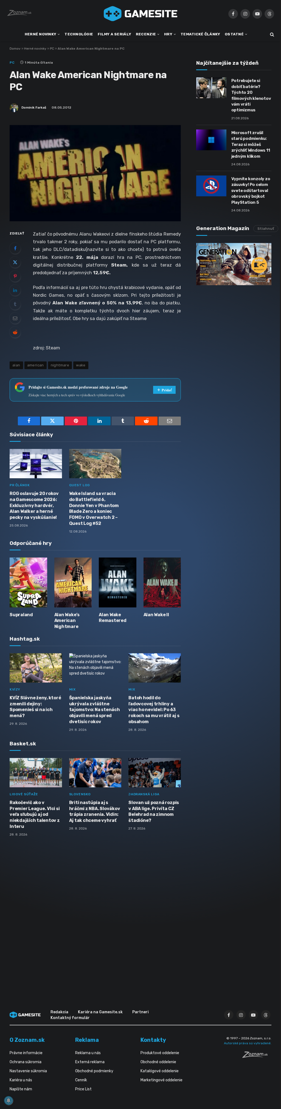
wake (81, 365)
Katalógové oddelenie (159, 1071)
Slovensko (80, 794)
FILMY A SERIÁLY (114, 34)
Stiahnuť (265, 229)
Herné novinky (35, 48)
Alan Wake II (156, 614)
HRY (168, 34)
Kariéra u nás (21, 1080)
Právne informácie (26, 1053)
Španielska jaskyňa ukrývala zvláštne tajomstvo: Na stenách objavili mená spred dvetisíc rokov (94, 709)
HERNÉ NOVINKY (41, 34)
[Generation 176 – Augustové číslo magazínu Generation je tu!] (233, 264)
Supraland (21, 614)
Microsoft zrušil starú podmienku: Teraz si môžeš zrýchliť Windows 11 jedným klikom (250, 144)
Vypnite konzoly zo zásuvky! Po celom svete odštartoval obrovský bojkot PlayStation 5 (250, 190)
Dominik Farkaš (33, 107)
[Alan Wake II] (162, 582)
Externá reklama (90, 1062)
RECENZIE (146, 34)
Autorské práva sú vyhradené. (247, 1043)
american (35, 365)
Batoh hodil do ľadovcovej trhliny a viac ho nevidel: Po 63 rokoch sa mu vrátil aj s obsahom (153, 709)
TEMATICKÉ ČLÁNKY (200, 34)
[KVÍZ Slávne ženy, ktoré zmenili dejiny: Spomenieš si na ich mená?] (36, 668)
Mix (72, 689)
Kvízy (15, 689)
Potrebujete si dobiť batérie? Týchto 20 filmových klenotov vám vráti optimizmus (251, 95)
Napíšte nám (21, 1089)
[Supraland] (28, 582)
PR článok (20, 485)
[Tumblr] (15, 304)
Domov (15, 48)
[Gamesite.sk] (140, 13)
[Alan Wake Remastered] (117, 582)
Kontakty (153, 1040)
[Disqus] (95, 913)
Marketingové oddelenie (161, 1080)
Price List (83, 1089)
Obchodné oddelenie (158, 1062)
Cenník (81, 1080)
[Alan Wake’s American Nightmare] (73, 582)
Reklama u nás (88, 1053)
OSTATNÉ (234, 34)
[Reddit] (15, 332)
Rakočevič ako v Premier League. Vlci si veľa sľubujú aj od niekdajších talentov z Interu (35, 814)
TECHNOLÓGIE (78, 34)
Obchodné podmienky (94, 1071)
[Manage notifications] (8, 1100)
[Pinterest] (15, 276)
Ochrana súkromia (25, 1062)
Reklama (87, 1040)
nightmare (60, 365)
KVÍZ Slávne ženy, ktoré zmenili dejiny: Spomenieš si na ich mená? (35, 706)
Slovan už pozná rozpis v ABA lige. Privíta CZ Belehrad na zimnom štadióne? (153, 811)
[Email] (15, 318)
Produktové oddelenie (159, 1053)
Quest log (79, 485)
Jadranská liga (143, 794)
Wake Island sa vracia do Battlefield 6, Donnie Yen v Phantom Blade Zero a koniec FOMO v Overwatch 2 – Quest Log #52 (94, 508)
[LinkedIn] (15, 290)
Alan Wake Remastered (113, 617)
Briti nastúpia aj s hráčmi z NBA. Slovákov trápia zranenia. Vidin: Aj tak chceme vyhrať (94, 811)
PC (52, 48)
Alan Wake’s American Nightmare (67, 620)
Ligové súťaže (24, 794)
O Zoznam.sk (27, 1040)
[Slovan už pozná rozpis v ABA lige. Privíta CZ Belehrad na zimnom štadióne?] (154, 772)
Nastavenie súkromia (28, 1071)
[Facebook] (15, 248)
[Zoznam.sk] (256, 1056)
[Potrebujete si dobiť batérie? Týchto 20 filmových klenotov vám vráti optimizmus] (211, 87)
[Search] (271, 34)
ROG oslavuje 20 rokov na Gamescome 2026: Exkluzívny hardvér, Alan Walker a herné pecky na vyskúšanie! (34, 505)
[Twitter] (15, 262)
